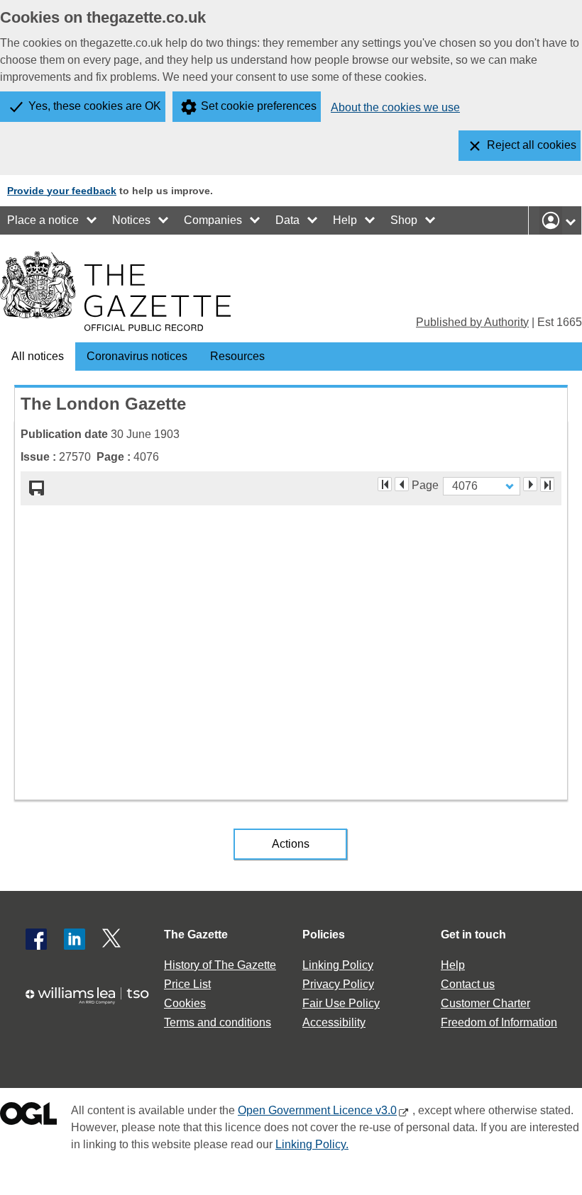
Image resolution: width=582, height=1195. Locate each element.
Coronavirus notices (137, 356)
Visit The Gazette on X (112, 939)
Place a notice (43, 220)
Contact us (468, 984)
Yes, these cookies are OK (94, 106)
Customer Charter (485, 1003)
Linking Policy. (311, 1144)
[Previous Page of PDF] (402, 484)
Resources (237, 356)
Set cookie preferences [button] (259, 106)
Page (425, 484)
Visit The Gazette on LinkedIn (74, 939)
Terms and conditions (217, 1022)
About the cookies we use (395, 107)
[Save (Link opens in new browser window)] (37, 488)
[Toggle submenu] (92, 220)
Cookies (185, 1003)
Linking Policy (337, 965)
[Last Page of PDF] (547, 485)
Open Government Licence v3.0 (317, 1110)
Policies (323, 934)
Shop (403, 220)
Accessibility (334, 1022)
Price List (187, 984)
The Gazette (196, 934)
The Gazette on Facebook (36, 939)
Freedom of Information (499, 1022)
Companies (213, 220)
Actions (290, 844)
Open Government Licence (28, 1116)
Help (345, 220)
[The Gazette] (115, 291)
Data (287, 220)
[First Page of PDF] (385, 484)
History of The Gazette (220, 965)
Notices (131, 220)
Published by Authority (472, 322)
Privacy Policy (338, 984)
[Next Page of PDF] (530, 484)
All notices (37, 356)
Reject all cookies (531, 145)
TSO (93, 1001)
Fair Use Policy (341, 1003)
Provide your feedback (61, 190)
